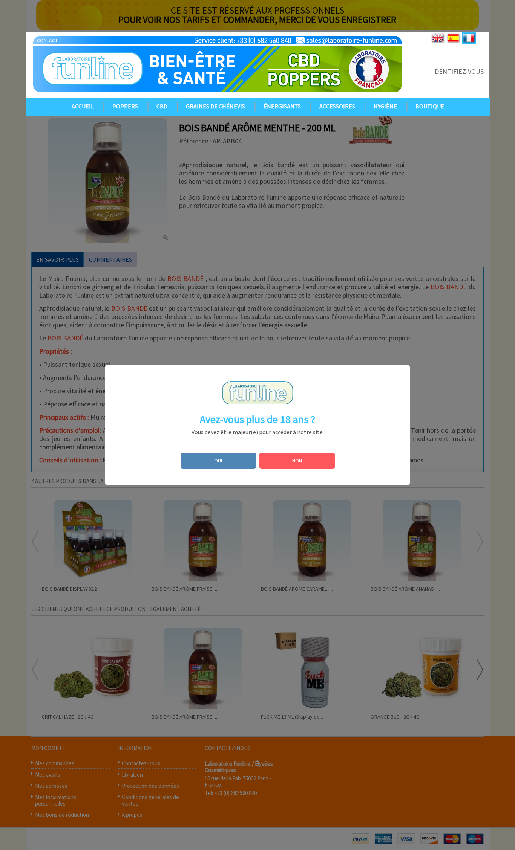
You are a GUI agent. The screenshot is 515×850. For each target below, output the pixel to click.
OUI (218, 460)
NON (297, 460)
